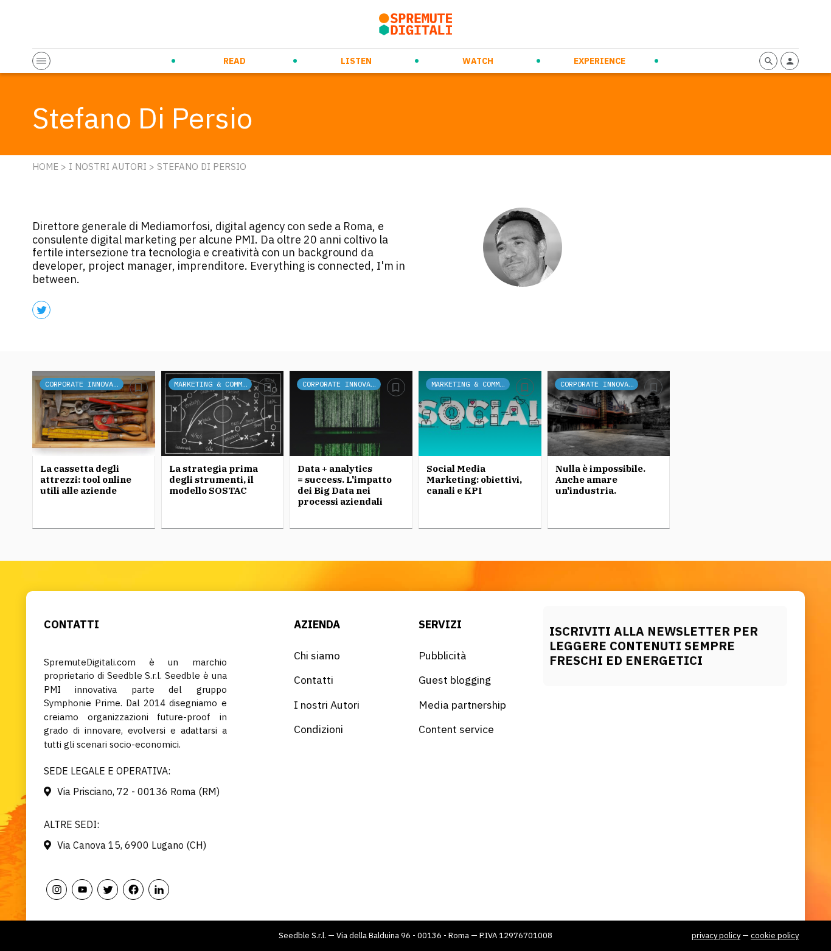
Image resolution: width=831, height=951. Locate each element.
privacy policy (716, 935)
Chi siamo (317, 655)
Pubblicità (443, 655)
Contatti (313, 680)
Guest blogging (455, 680)
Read (234, 60)
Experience (599, 60)
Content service (456, 729)
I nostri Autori (108, 166)
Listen (356, 60)
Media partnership (462, 705)
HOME (45, 166)
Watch (477, 60)
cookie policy (775, 935)
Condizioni (318, 729)
